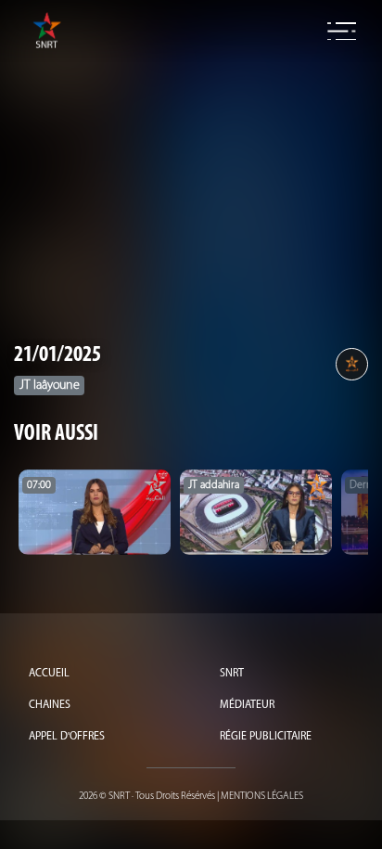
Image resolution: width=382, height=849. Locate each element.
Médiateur (247, 705)
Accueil (49, 673)
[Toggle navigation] (341, 31)
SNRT (232, 673)
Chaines (49, 705)
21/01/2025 (57, 355)
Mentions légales (262, 796)
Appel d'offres (67, 736)
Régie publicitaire (266, 736)
